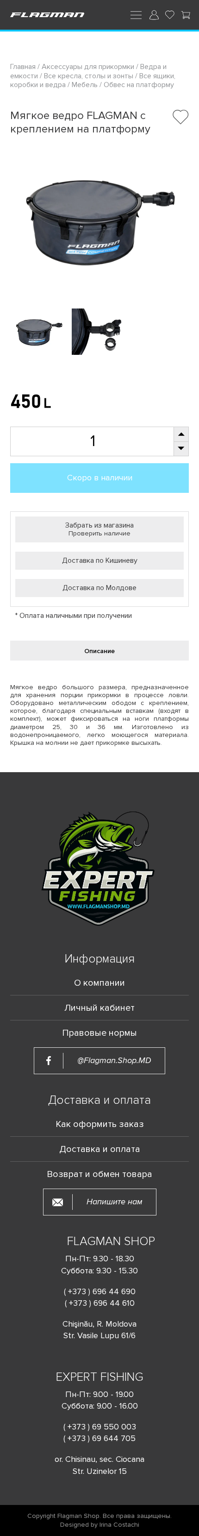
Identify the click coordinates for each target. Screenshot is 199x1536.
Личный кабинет (99, 1008)
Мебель (85, 84)
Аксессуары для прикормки (88, 66)
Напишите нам (115, 1202)
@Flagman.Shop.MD (114, 1060)
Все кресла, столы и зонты (88, 76)
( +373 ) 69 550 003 (99, 1427)
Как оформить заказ (100, 1124)
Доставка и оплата (99, 1149)
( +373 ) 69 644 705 (99, 1438)
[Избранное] (170, 15)
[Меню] (136, 14)
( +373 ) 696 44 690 (100, 1291)
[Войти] (154, 15)
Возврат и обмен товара (99, 1174)
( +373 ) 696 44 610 (100, 1303)
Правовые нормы (99, 1033)
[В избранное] (181, 117)
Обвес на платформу (139, 84)
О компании (99, 982)
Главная (23, 66)
